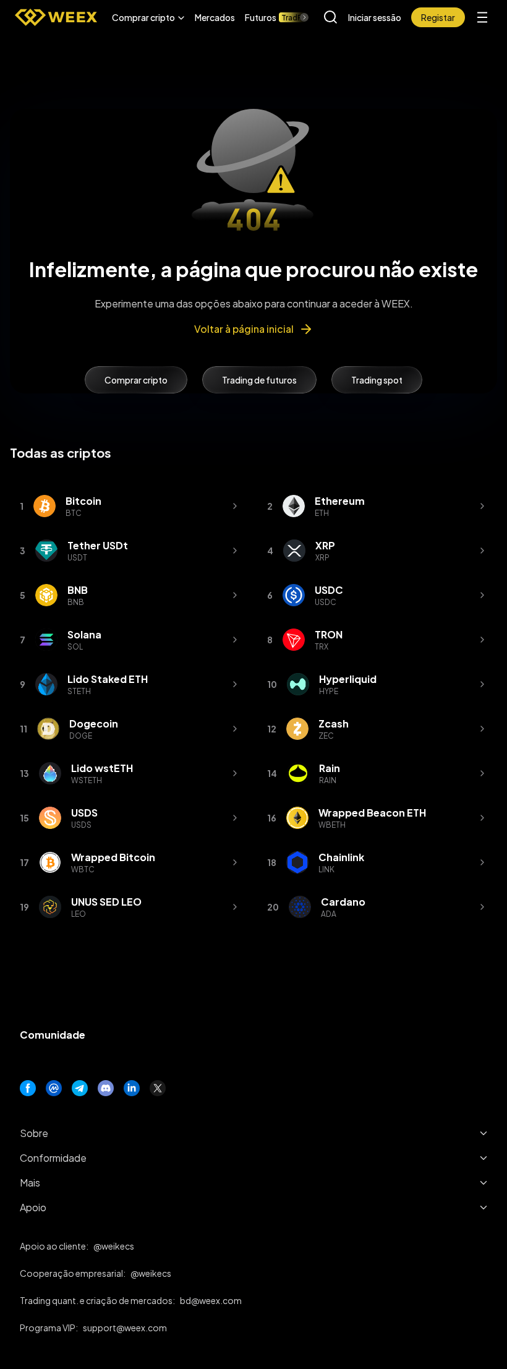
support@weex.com (125, 1327)
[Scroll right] (294, 17)
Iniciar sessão (374, 17)
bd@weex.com (211, 1300)
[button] (148, 17)
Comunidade (52, 1034)
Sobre (34, 1133)
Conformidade (53, 1157)
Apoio (33, 1207)
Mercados (215, 17)
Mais (30, 1182)
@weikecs (113, 1245)
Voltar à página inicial (244, 328)
